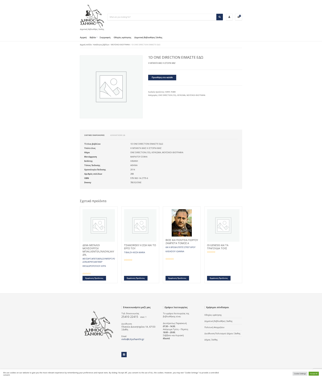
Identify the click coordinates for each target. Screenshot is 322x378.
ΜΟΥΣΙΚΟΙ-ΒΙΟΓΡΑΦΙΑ (120, 44)
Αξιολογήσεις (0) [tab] (117, 135)
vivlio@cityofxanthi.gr (132, 339)
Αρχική (83, 37)
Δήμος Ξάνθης (211, 339)
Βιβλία (93, 37)
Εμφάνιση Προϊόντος (94, 278)
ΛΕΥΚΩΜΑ (181, 95)
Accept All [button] (313, 373)
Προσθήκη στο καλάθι (162, 77)
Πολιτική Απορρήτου (214, 327)
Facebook (124, 354)
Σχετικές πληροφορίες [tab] (94, 135)
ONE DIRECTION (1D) (167, 95)
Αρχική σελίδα (86, 44)
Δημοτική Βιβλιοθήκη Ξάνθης (148, 37)
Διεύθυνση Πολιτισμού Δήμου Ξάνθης (222, 333)
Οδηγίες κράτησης (122, 37)
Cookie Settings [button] (300, 373)
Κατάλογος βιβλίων (101, 44)
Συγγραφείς (105, 37)
